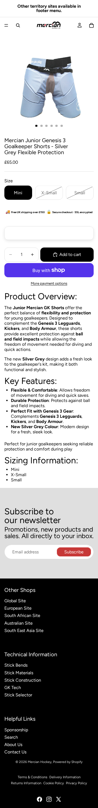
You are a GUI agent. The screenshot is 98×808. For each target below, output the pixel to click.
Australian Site (18, 623)
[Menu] (6, 25)
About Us (13, 744)
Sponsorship (16, 729)
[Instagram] (49, 799)
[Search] (18, 25)
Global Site (15, 600)
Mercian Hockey (39, 762)
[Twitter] (58, 799)
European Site (18, 608)
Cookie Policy (53, 783)
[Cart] (91, 25)
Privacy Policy (76, 783)
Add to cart (70, 254)
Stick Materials (18, 672)
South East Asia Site (24, 630)
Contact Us (15, 752)
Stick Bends (15, 665)
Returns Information (26, 783)
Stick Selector (18, 694)
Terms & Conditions (32, 777)
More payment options (49, 283)
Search (11, 737)
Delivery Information (65, 777)
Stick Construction (22, 680)
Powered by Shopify (67, 762)
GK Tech (12, 687)
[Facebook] (39, 799)
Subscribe (74, 551)
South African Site (22, 615)
